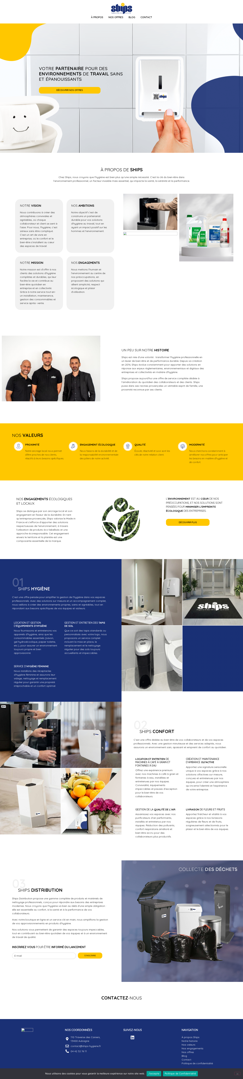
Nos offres (188, 1052)
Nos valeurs (188, 1044)
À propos (97, 17)
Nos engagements (192, 1048)
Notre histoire (189, 1041)
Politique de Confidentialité (180, 1073)
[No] (237, 1073)
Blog (132, 17)
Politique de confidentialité (197, 1063)
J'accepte (153, 1073)
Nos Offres (116, 17)
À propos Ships (190, 1037)
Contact (146, 17)
